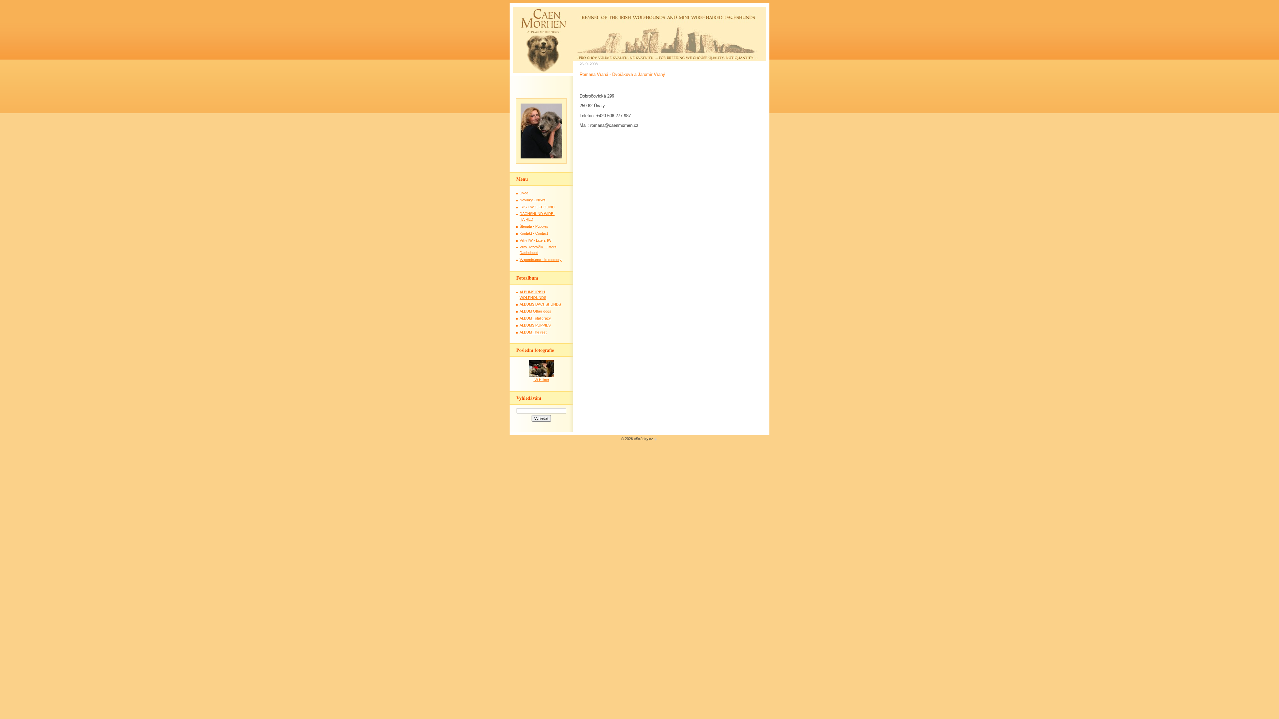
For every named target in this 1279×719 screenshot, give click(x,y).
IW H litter (541, 380)
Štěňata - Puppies (534, 226)
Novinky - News (533, 200)
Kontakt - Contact (534, 233)
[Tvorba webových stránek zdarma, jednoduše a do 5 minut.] (655, 439)
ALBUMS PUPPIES (535, 325)
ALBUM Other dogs (535, 311)
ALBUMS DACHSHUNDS (540, 304)
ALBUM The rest (533, 332)
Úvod (524, 193)
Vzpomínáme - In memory (541, 260)
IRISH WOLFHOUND (537, 207)
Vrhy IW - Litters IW (535, 240)
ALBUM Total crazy (535, 318)
